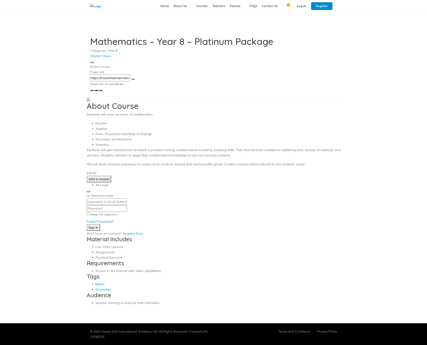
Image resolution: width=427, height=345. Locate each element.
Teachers (218, 6)
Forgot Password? (100, 221)
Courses (202, 6)
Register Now (133, 233)
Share (107, 56)
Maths (100, 284)
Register (322, 6)
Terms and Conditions (294, 331)
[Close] (92, 62)
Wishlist (96, 56)
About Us (180, 6)
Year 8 (112, 51)
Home (164, 6)
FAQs (253, 6)
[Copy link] (133, 79)
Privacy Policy (327, 331)
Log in (301, 6)
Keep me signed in (104, 214)
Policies (235, 6)
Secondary (103, 289)
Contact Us (270, 6)
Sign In (93, 227)
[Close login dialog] (88, 191)
